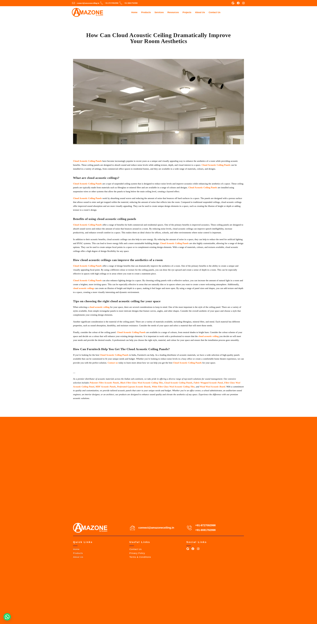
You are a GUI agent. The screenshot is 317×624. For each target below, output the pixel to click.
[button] (7, 617)
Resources (173, 12)
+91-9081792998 (205, 530)
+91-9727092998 (205, 525)
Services (159, 12)
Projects (187, 12)
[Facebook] (238, 3)
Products (146, 12)
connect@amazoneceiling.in (156, 527)
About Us (200, 12)
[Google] (233, 3)
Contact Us (214, 12)
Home (134, 12)
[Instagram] (243, 3)
